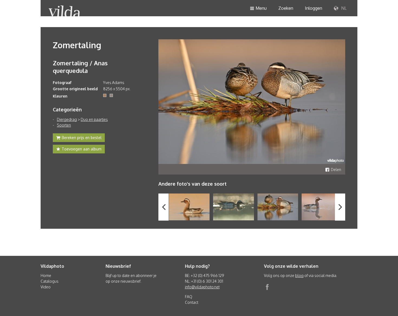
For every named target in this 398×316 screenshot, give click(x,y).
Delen (336, 169)
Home (46, 275)
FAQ (188, 296)
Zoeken (285, 8)
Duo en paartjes (94, 119)
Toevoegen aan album (82, 149)
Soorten (64, 125)
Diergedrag (67, 119)
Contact (191, 302)
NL (343, 8)
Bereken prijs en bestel (82, 137)
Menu (261, 8)
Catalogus (49, 281)
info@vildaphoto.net (202, 287)
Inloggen (313, 8)
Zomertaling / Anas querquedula (80, 66)
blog (299, 275)
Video (46, 287)
